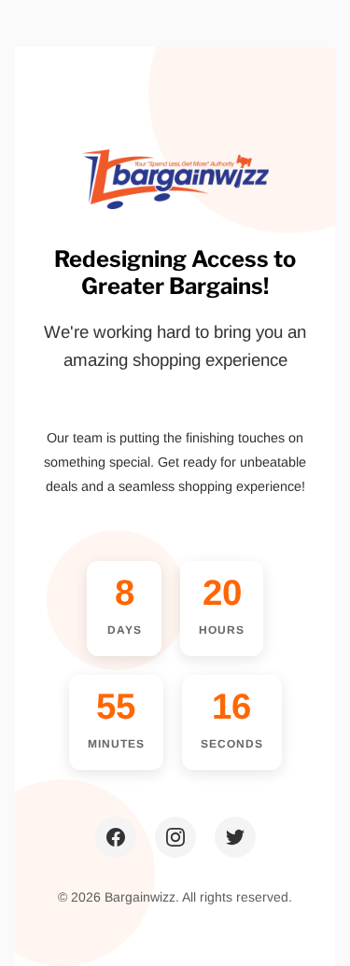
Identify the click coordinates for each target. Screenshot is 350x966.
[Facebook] (115, 837)
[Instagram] (175, 837)
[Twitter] (235, 837)
